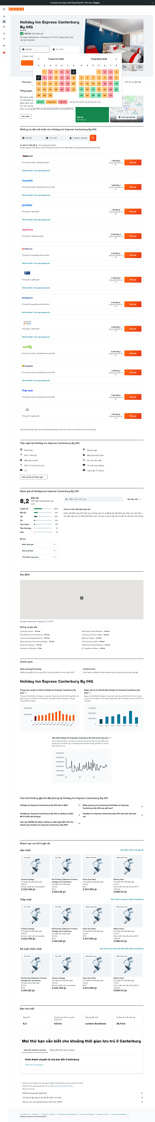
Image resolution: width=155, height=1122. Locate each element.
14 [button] (39, 83)
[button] (152, 2)
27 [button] (74, 89)
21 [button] (39, 89)
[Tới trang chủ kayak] (16, 9)
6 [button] (73, 72)
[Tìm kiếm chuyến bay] (4, 16)
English (97, 3)
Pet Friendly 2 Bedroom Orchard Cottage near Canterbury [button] (65, 880)
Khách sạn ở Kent (102, 1114)
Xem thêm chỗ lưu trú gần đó (131, 850)
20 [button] (73, 83)
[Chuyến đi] (4, 45)
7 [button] (38, 78)
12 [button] (68, 78)
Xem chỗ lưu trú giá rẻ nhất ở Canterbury (127, 899)
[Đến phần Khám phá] (4, 33)
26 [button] (68, 89)
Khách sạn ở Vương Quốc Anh (68, 1114)
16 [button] (50, 83)
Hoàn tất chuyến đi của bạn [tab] (35, 1050)
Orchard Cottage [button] (27, 879)
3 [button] (56, 72)
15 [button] (44, 83)
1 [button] (44, 72)
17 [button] (56, 83)
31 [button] (111, 95)
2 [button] (50, 72)
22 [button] (44, 89)
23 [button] (50, 89)
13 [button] (73, 78)
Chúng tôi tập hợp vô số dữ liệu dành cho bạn (41, 1097)
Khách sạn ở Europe (48, 1114)
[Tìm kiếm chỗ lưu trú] (4, 21)
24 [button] (56, 89)
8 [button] (44, 78)
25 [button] (62, 89)
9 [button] (50, 78)
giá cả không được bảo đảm (64, 1086)
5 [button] (67, 72)
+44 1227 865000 (27, 40)
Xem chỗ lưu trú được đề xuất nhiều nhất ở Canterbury (121, 949)
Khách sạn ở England (87, 1114)
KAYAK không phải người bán (34, 1093)
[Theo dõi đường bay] (4, 38)
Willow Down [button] (119, 879)
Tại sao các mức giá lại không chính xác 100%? (42, 1102)
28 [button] (39, 95)
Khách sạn (35, 1114)
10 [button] (56, 78)
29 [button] (44, 95)
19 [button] (68, 83)
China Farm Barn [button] (89, 879)
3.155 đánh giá (37, 33)
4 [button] (61, 72)
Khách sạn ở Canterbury (34, 1065)
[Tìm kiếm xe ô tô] (4, 26)
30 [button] (50, 95)
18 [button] (62, 83)
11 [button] (62, 78)
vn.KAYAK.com (24, 1114)
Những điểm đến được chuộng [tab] (62, 1050)
